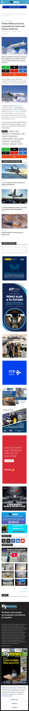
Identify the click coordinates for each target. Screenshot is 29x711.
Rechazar (14, 703)
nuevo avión (5, 144)
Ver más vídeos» (23, 591)
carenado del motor (15, 133)
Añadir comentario (16, 31)
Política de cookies (7, 695)
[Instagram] (8, 541)
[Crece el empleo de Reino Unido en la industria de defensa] (14, 171)
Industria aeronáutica (7, 139)
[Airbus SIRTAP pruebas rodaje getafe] (8, 582)
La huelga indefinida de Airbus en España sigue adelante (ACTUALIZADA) (14, 208)
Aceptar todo (14, 699)
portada (20, 144)
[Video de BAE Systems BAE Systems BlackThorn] (21, 566)
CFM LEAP (4, 136)
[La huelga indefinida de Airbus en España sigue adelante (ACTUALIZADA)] (14, 196)
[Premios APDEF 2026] (21, 582)
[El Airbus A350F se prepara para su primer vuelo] (14, 221)
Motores (9, 21)
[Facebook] (13, 541)
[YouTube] (23, 541)
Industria (4, 21)
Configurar (15, 707)
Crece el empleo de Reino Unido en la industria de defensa (13, 183)
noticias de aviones (15, 141)
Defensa (4, 180)
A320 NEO (11, 131)
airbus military (5, 133)
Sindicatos (4, 205)
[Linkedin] (18, 541)
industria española (19, 139)
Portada (3, 14)
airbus (16, 131)
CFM (23, 133)
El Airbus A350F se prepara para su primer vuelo (12, 233)
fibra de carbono (13, 136)
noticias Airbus (5, 141)
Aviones (4, 230)
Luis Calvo (5, 33)
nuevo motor (13, 144)
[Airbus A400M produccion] (8, 574)
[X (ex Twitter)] (4, 541)
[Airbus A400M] (21, 574)
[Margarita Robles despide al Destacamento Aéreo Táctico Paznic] (8, 566)
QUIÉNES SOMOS (6, 646)
